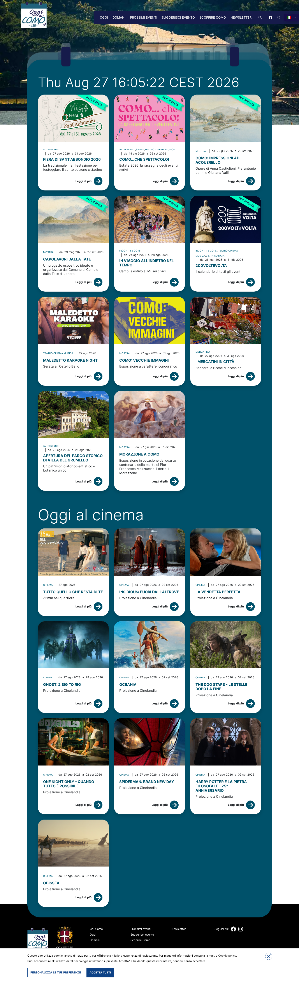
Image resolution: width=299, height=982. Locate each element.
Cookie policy (227, 955)
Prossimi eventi (143, 17)
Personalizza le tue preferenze (55, 972)
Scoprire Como (212, 17)
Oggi (104, 17)
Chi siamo (96, 929)
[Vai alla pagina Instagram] (278, 17)
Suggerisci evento (178, 17)
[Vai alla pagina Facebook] (270, 17)
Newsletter (241, 17)
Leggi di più (83, 181)
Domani (119, 17)
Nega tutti (268, 956)
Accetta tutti (100, 972)
